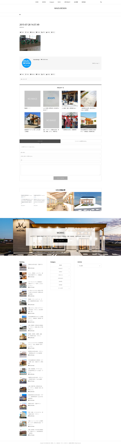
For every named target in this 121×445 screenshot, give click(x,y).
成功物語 (60, 284)
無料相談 (84, 2)
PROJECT (60, 268)
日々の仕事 (60, 288)
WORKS (44, 2)
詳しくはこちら (60, 240)
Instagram (52, 2)
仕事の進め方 (67, 2)
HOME (36, 2)
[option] (33, 201)
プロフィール (95, 63)
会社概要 (76, 2)
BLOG (59, 2)
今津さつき (60, 275)
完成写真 (60, 281)
